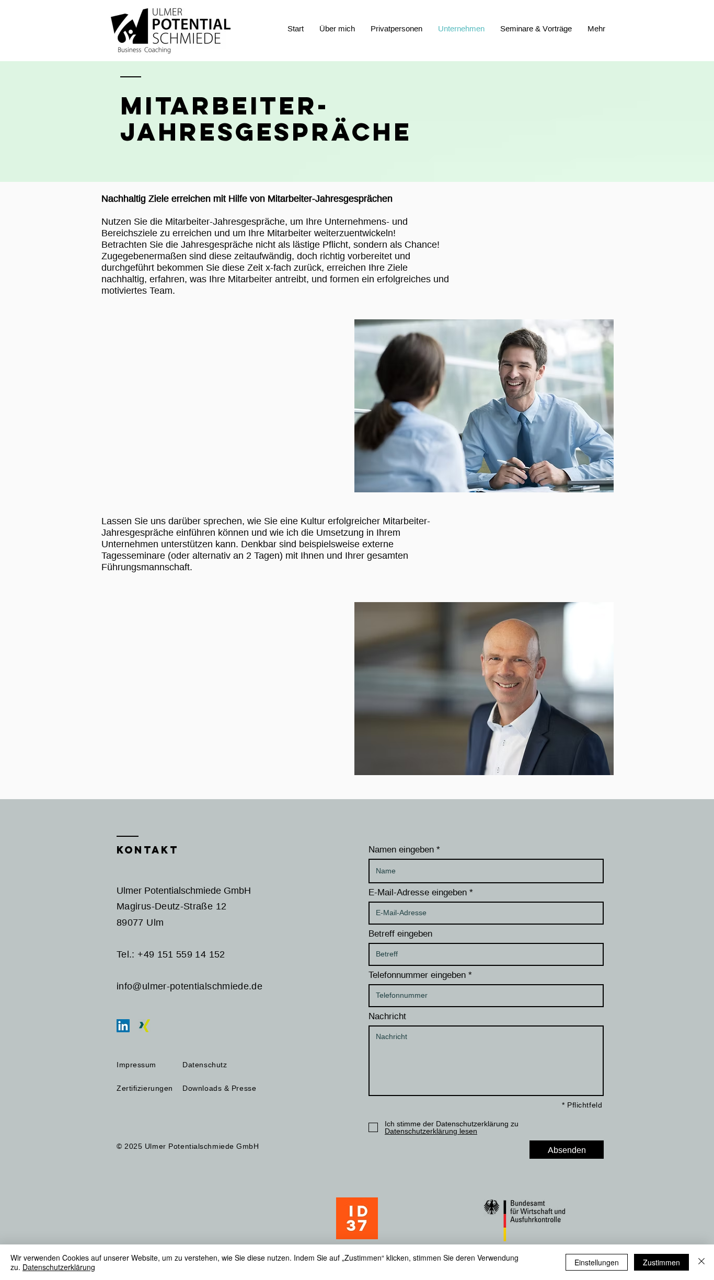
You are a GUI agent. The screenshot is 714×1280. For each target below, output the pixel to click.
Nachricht (387, 1016)
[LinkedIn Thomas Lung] (123, 1025)
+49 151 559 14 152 (181, 954)
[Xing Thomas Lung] (144, 1025)
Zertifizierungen (145, 1088)
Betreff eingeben (400, 933)
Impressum (136, 1064)
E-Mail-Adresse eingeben (417, 892)
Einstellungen (596, 1262)
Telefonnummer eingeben (417, 975)
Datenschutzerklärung (58, 1267)
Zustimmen (661, 1262)
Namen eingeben (401, 849)
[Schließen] (701, 1262)
